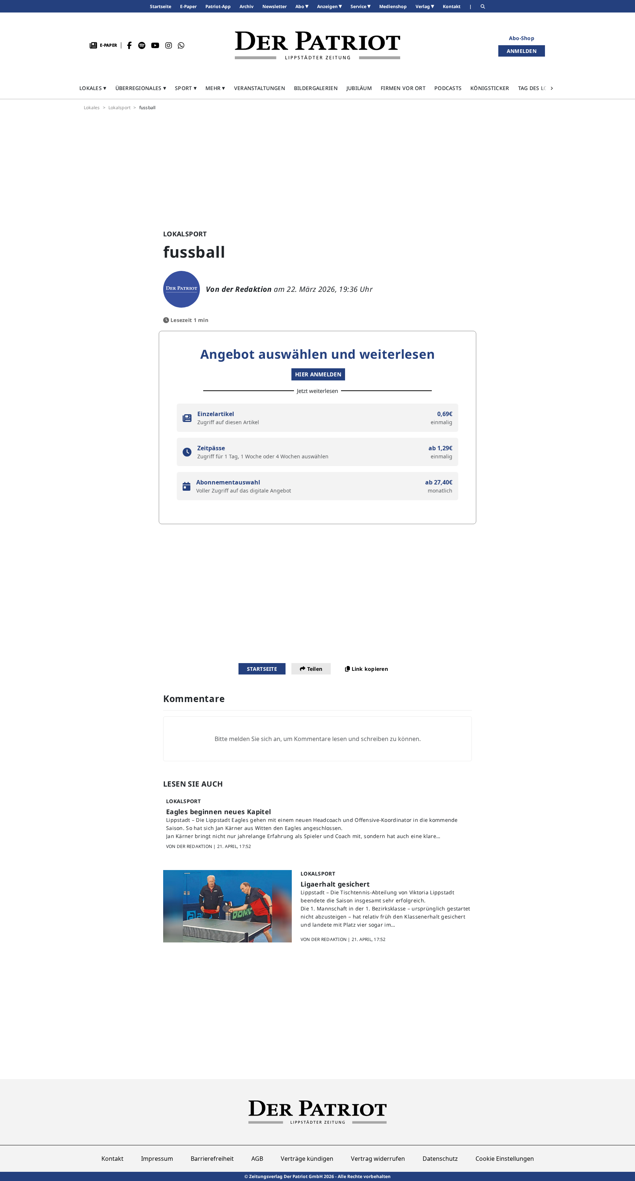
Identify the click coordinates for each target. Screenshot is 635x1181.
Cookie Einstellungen (505, 1159)
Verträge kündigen (307, 1159)
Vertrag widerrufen (378, 1159)
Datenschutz (440, 1159)
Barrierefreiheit (212, 1159)
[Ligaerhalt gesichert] (227, 906)
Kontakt (112, 1159)
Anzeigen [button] (328, 6)
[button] (93, 88)
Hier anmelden (318, 374)
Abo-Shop (521, 38)
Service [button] (359, 6)
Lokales (92, 107)
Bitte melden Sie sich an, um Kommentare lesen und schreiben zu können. (318, 739)
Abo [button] (300, 6)
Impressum (157, 1159)
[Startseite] (317, 45)
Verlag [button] (423, 6)
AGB (257, 1159)
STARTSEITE (262, 668)
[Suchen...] (483, 6)
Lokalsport (119, 107)
